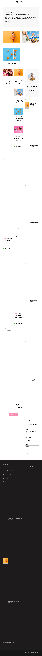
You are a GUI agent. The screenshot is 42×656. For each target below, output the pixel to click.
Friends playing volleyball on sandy (30, 46)
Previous (6, 25)
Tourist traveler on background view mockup (17, 14)
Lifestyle (27, 451)
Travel (27, 453)
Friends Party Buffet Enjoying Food (12, 46)
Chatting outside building (12, 63)
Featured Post (7, 12)
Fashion (5, 238)
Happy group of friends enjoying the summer (19, 405)
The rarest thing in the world (31, 437)
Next (8, 25)
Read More (7, 21)
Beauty (16, 116)
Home (26, 652)
